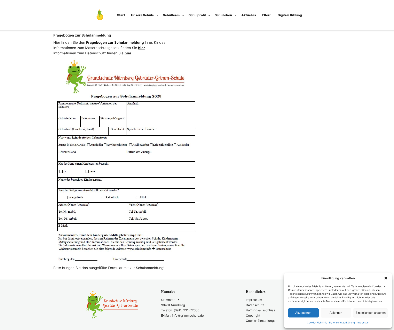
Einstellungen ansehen (370, 312)
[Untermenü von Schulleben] (236, 15)
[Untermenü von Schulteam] (183, 15)
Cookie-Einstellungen (261, 321)
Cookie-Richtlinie (317, 322)
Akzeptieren (303, 312)
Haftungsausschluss (260, 310)
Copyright (253, 315)
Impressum (363, 322)
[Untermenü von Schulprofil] (209, 15)
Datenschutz (255, 305)
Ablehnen (336, 312)
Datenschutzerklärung (342, 322)
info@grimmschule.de (188, 315)
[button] (386, 278)
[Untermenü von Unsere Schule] (157, 15)
